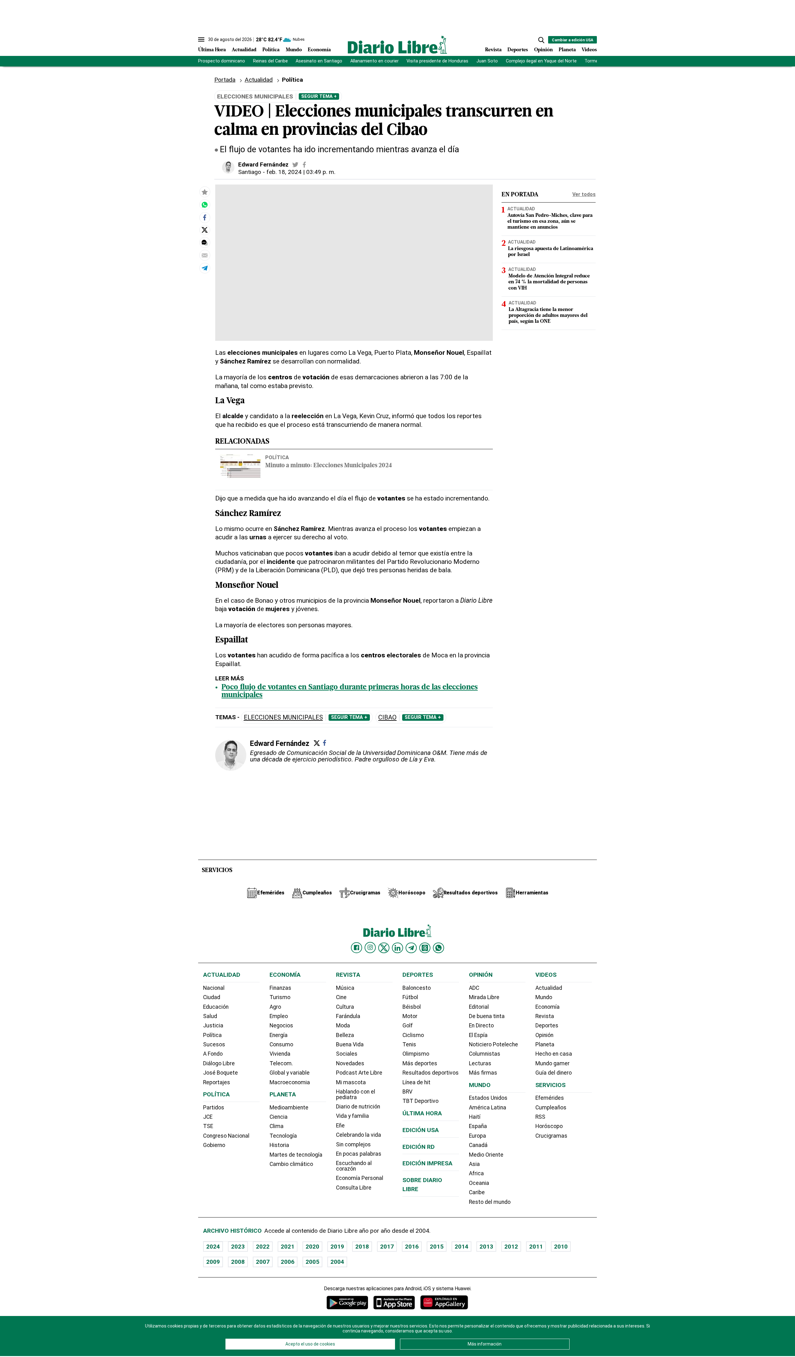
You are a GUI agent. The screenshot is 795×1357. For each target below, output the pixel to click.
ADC (474, 988)
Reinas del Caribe (270, 61)
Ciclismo (413, 1035)
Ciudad (211, 997)
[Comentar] (205, 243)
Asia (474, 1164)
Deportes (517, 50)
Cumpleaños (550, 1107)
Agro (275, 1007)
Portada (224, 79)
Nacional (214, 988)
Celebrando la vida (358, 1135)
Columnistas (484, 1054)
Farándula (348, 1016)
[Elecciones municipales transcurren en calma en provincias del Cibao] (205, 205)
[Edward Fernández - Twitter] (295, 165)
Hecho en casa (553, 1054)
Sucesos (214, 1044)
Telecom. (281, 1063)
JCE (207, 1117)
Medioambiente (289, 1107)
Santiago (249, 172)
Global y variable (290, 1073)
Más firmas (483, 1073)
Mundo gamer (552, 1063)
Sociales (346, 1054)
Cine (341, 997)
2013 (486, 1246)
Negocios (281, 1025)
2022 (263, 1246)
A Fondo (213, 1054)
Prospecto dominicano (221, 61)
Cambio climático (291, 1164)
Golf (407, 1025)
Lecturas (480, 1063)
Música (345, 988)
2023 (238, 1246)
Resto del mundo (490, 1202)
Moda (343, 1025)
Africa (476, 1173)
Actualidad (244, 50)
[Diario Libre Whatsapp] (438, 948)
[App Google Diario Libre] (347, 1302)
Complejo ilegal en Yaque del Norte (541, 61)
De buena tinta (487, 1016)
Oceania (479, 1183)
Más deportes (419, 1063)
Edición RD (418, 1146)
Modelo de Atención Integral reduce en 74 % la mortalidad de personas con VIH (549, 282)
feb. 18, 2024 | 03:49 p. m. (300, 172)
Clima (277, 1126)
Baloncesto (416, 988)
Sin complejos (353, 1144)
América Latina (487, 1107)
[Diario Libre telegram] (411, 948)
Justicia (213, 1025)
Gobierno (214, 1145)
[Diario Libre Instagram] (370, 947)
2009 (213, 1261)
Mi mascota (351, 1082)
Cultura (345, 1007)
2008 (238, 1261)
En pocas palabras (358, 1154)
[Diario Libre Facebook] (356, 947)
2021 (287, 1246)
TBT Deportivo (420, 1101)
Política (270, 50)
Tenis (409, 1044)
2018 (362, 1246)
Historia (279, 1145)
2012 (511, 1246)
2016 (412, 1246)
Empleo (279, 1016)
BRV (407, 1092)
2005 (312, 1261)
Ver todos (584, 194)
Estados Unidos (488, 1098)
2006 (287, 1261)
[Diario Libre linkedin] (397, 948)
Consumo (281, 1044)
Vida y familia (352, 1116)
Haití (474, 1117)
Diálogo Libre (219, 1063)
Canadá (478, 1145)
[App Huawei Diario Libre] (444, 1302)
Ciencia (279, 1117)
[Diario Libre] (397, 44)
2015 (436, 1246)
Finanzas (280, 988)
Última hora (422, 1113)
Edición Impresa (427, 1163)
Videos (589, 50)
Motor (409, 1016)
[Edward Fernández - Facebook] (304, 165)
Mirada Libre (484, 997)
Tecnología (283, 1136)
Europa (477, 1136)
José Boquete (220, 1073)
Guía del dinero (553, 1073)
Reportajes (216, 1082)
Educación (216, 1007)
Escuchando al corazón (354, 1166)
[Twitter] (317, 743)
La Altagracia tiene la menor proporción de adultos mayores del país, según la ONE (548, 315)
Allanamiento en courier (374, 61)
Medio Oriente (486, 1155)
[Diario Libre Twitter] (383, 948)
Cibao (387, 717)
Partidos (213, 1107)
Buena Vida (350, 1044)
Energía (279, 1035)
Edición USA (420, 1130)
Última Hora (212, 50)
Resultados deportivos (430, 1073)
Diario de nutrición (358, 1106)
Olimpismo (415, 1054)
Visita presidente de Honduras (437, 61)
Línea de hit (416, 1082)
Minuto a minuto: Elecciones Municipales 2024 (328, 466)
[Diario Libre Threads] (424, 948)
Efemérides (549, 1098)
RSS (540, 1117)
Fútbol (410, 997)
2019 (337, 1246)
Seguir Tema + (319, 96)
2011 (536, 1246)
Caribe (477, 1192)
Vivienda (280, 1054)
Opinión (543, 50)
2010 (561, 1246)
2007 (263, 1261)
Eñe (340, 1125)
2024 (213, 1246)
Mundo (294, 50)
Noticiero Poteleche (493, 1044)
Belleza (345, 1035)
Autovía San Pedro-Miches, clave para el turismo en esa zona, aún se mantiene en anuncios (550, 221)
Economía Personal (359, 1178)
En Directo (481, 1025)
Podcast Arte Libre (359, 1073)
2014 (461, 1246)
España (478, 1126)
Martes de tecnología (296, 1155)
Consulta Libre (353, 1188)
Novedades (350, 1063)
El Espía (478, 1035)
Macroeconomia (290, 1082)
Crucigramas (551, 1136)
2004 (337, 1261)
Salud (210, 1016)
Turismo (280, 997)
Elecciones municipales (283, 717)
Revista (493, 50)
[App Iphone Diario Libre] (394, 1302)
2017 (387, 1246)
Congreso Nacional (226, 1136)
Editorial (479, 1007)
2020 (312, 1246)
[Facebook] (324, 743)
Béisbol (411, 1007)
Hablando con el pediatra (355, 1094)
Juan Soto (487, 61)
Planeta (567, 50)
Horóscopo (549, 1126)
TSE (208, 1126)
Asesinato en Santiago (319, 61)
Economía (319, 50)
